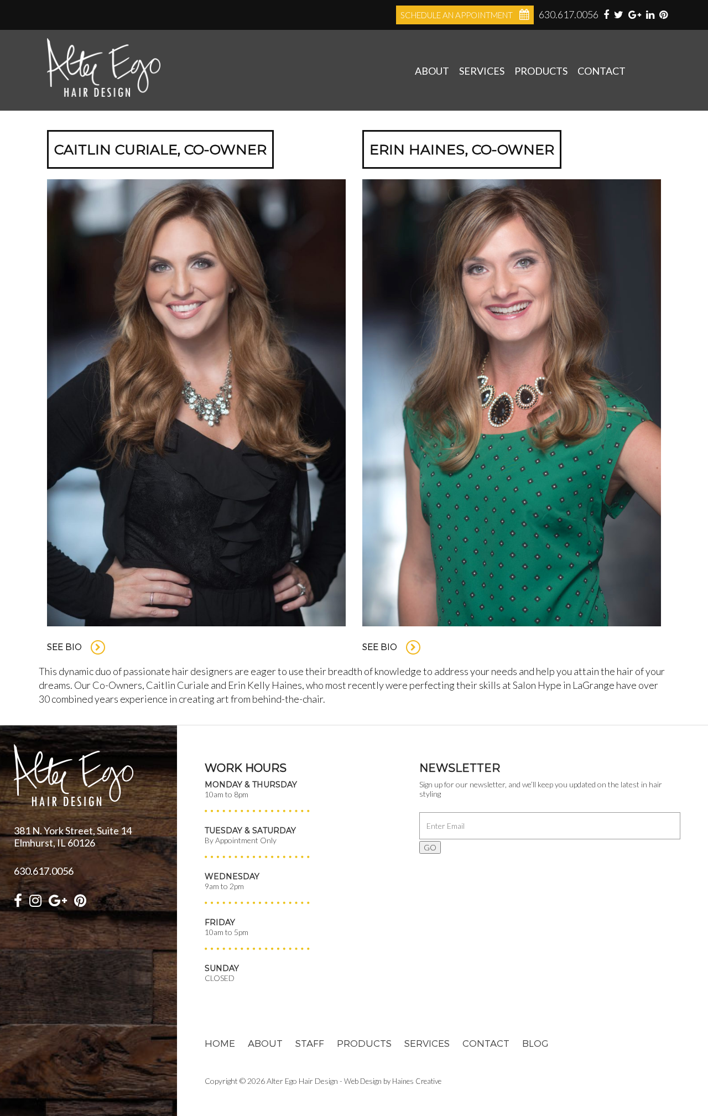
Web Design (363, 1081)
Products (541, 71)
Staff (309, 1042)
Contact (601, 71)
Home (220, 1042)
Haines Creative (416, 1081)
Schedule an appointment (456, 15)
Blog (535, 1042)
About (432, 71)
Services (481, 71)
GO (430, 847)
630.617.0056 (568, 14)
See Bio (65, 646)
